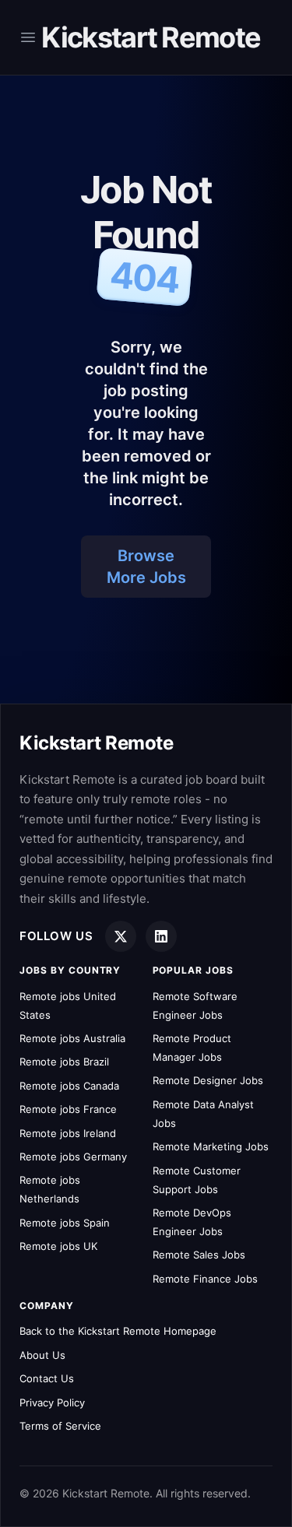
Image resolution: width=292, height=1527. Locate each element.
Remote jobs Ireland (67, 1133)
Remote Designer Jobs (208, 1080)
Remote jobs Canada (69, 1085)
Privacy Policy (52, 1402)
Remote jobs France (68, 1109)
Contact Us (46, 1378)
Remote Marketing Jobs (211, 1146)
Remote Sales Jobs (199, 1254)
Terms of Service (60, 1426)
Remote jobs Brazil (64, 1061)
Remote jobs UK (58, 1246)
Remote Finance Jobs (205, 1278)
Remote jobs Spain (64, 1222)
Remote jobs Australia (72, 1038)
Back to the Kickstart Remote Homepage (117, 1331)
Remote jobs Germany (73, 1156)
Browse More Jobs (146, 566)
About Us (42, 1355)
